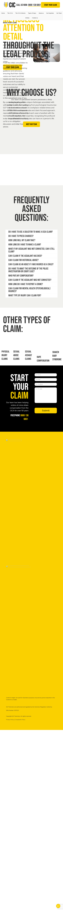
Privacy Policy (10, 719)
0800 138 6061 (34, 4)
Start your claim (50, 5)
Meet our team (31, 124)
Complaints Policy (20, 719)
